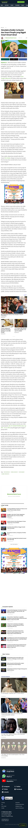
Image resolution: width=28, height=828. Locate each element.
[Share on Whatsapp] (5, 59)
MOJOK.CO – (4, 62)
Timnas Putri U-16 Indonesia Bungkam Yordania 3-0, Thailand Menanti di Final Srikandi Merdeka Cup (15, 625)
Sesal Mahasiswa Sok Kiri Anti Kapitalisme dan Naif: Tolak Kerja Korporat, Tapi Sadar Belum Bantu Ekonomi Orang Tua (17, 639)
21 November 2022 (10, 524)
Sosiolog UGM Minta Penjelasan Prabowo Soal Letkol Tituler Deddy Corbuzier (17, 509)
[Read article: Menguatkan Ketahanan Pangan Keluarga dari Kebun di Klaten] (3, 670)
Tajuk (12, 5)
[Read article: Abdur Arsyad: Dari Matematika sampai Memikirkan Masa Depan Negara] (3, 664)
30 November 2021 (10, 535)
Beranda (2, 27)
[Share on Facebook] (23, 59)
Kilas (22, 5)
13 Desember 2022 (10, 518)
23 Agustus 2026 (10, 635)
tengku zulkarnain (5, 473)
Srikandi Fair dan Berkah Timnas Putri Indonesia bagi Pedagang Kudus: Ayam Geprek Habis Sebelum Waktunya (15, 632)
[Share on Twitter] (14, 59)
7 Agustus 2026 (10, 671)
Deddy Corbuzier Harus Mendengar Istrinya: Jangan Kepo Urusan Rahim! (16, 522)
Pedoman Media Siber (19, 804)
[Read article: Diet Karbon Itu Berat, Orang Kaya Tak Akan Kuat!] (3, 534)
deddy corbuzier (14, 471)
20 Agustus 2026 (10, 660)
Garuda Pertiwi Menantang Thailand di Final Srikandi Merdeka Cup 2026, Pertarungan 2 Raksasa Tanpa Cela (16, 646)
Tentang (3, 802)
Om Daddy (7, 158)
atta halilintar (7, 471)
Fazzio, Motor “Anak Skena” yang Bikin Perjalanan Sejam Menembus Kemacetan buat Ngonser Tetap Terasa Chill (17, 618)
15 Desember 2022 (10, 511)
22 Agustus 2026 (10, 628)
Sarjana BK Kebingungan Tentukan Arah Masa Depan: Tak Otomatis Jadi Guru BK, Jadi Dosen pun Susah (17, 611)
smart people (21, 471)
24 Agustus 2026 (10, 621)
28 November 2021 (10, 541)
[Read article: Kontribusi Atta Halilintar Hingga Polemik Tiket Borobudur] (3, 528)
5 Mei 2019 (20, 37)
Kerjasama (17, 802)
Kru (2, 804)
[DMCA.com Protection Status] (9, 798)
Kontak (2, 808)
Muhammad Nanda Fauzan (11, 37)
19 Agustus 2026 (10, 614)
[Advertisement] (14, 16)
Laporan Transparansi (19, 808)
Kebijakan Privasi (18, 806)
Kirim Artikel (3, 806)
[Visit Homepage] (4, 2)
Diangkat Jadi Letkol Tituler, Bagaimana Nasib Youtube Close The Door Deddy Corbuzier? (16, 516)
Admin (16, 469)
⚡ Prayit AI (22, 825)
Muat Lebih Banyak (14, 544)
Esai (2, 5)
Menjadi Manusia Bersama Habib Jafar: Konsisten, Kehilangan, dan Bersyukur (15, 658)
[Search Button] (26, 2)
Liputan (6, 5)
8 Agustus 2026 (10, 666)
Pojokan (17, 5)
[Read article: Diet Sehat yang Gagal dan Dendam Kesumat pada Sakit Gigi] (3, 539)
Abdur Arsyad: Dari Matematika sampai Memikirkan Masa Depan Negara (15, 664)
